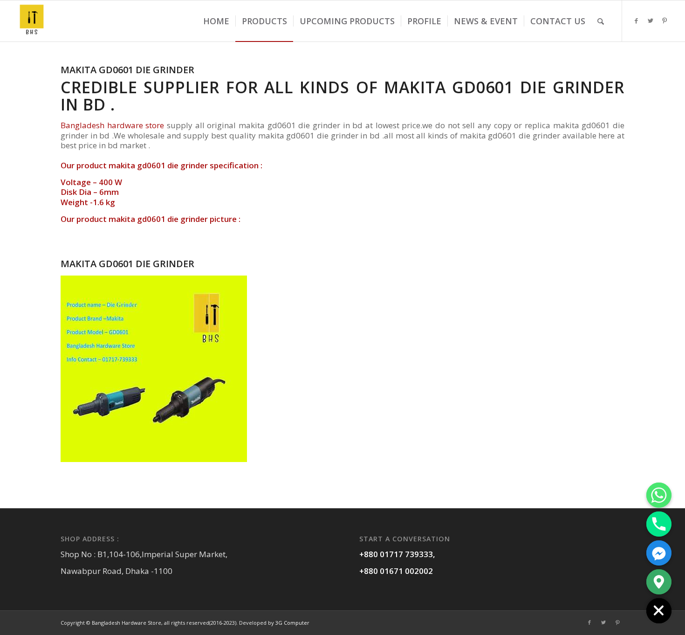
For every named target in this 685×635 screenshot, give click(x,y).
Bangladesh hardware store (112, 125)
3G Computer (292, 622)
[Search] (600, 20)
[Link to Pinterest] (664, 21)
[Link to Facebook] (637, 21)
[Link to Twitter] (651, 21)
